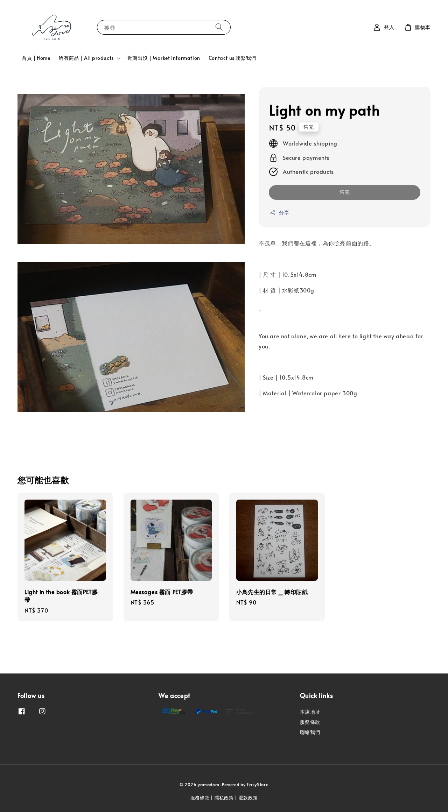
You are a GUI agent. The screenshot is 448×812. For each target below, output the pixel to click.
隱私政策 (224, 798)
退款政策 (248, 798)
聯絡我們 (310, 732)
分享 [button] (284, 213)
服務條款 (310, 722)
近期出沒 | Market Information (163, 58)
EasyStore (257, 784)
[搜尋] (219, 27)
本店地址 (310, 712)
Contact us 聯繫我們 (232, 58)
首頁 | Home (36, 58)
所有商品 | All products (85, 58)
